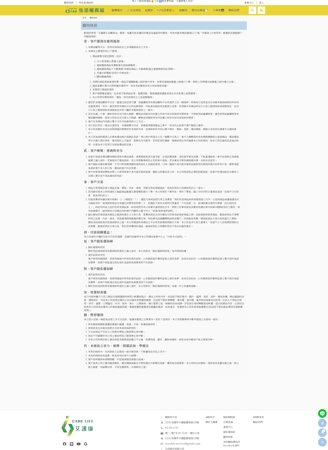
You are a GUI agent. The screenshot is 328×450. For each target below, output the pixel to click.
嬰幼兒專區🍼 (200, 10)
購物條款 (69, 2)
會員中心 (249, 2)
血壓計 (149, 10)
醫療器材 (117, 10)
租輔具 (183, 10)
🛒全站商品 (134, 10)
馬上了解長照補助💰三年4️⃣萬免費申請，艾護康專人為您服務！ (166, 2)
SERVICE (258, 417)
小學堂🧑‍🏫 (218, 10)
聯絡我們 (233, 10)
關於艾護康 (211, 422)
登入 (261, 2)
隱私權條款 (229, 432)
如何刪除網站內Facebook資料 (231, 443)
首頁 (84, 18)
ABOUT (210, 417)
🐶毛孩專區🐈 (166, 10)
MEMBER (229, 417)
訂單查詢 (228, 422)
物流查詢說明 (86, 2)
